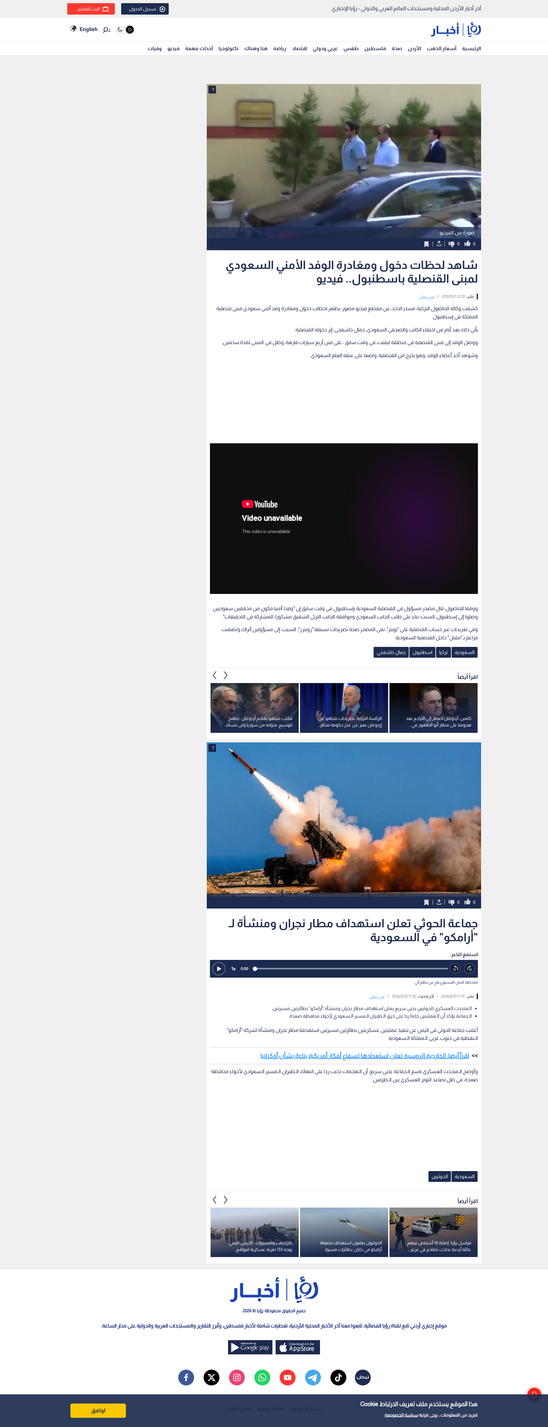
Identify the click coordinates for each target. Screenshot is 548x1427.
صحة (397, 48)
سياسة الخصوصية (401, 1414)
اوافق (98, 1410)
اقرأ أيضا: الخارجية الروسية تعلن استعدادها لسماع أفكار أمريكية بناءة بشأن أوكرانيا (364, 1055)
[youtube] (288, 1377)
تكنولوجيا (228, 48)
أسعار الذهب (441, 48)
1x (233, 968)
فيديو (173, 48)
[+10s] (469, 968)
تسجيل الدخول (142, 8)
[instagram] (237, 1377)
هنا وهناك (256, 48)
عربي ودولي (325, 48)
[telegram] (313, 1377)
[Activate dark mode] (125, 30)
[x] (211, 1377)
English (88, 29)
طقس (351, 48)
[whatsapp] (262, 1377)
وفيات (154, 48)
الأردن (414, 48)
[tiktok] (338, 1377)
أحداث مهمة (199, 48)
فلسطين (375, 48)
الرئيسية (471, 48)
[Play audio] (219, 969)
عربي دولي (426, 296)
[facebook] (186, 1377)
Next (215, 675)
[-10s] (455, 968)
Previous (226, 675)
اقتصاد (299, 48)
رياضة (279, 48)
